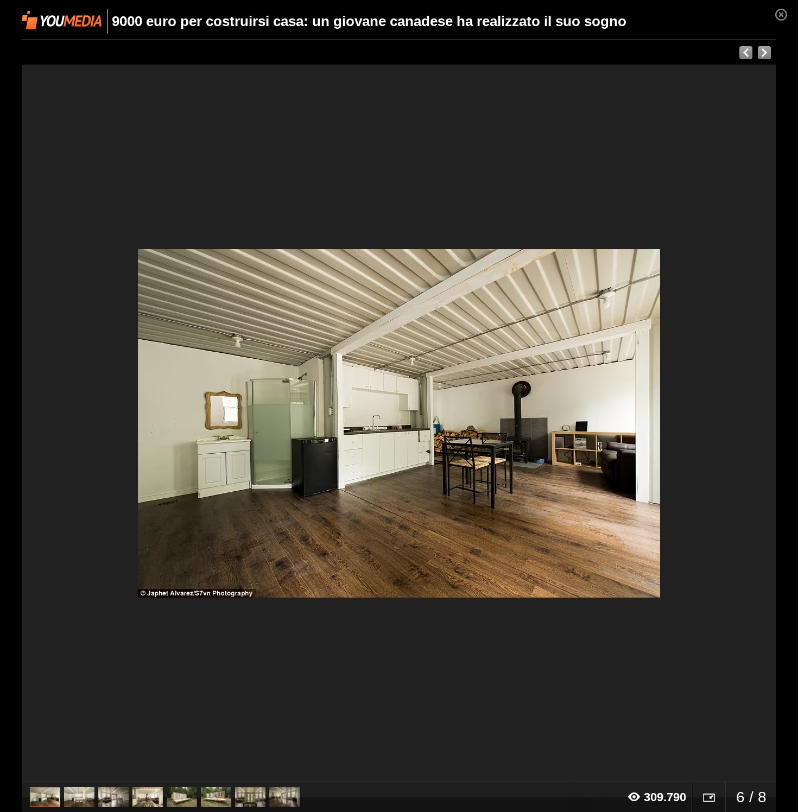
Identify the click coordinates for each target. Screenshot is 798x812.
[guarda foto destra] (474, 423)
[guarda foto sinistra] (97, 423)
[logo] (62, 20)
